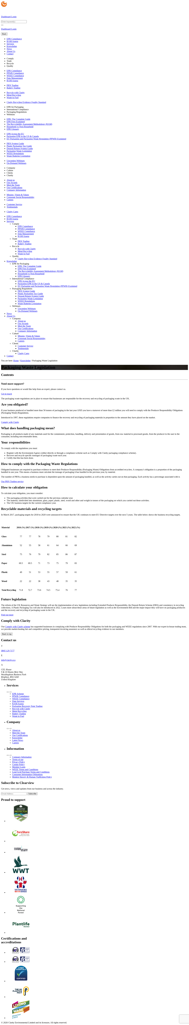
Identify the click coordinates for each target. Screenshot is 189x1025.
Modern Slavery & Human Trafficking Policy (32, 777)
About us (11, 180)
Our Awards (12, 182)
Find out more (7, 615)
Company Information (16, 190)
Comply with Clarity (10, 422)
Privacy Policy (18, 762)
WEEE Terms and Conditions (25, 769)
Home (16, 360)
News (9, 49)
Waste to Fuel (13, 97)
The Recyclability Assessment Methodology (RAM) (29, 124)
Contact (10, 54)
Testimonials (12, 207)
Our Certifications (14, 187)
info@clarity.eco (8, 660)
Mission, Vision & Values (18, 195)
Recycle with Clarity (16, 92)
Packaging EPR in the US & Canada (23, 136)
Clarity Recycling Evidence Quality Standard (26, 102)
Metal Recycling (14, 95)
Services (10, 44)
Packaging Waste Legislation (19, 151)
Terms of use (17, 759)
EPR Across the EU (15, 134)
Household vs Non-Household (20, 126)
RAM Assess (12, 41)
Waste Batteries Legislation (18, 156)
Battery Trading (13, 88)
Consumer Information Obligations (27, 774)
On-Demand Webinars (16, 163)
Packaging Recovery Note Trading (27, 706)
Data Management (15, 78)
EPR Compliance (14, 39)
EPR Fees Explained (16, 121)
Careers (10, 200)
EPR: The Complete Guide (18, 119)
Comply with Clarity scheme (17, 626)
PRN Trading (12, 85)
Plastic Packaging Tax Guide (19, 146)
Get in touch (6, 394)
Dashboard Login (8, 17)
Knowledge (12, 46)
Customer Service (14, 204)
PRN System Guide (15, 143)
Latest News (17, 740)
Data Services (18, 701)
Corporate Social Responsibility (20, 197)
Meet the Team (13, 185)
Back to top (6, 634)
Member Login (18, 767)
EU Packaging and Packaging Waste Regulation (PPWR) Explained (36, 139)
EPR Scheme (18, 694)
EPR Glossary (13, 129)
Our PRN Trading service (12, 481)
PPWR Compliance (15, 73)
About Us (11, 51)
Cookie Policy (18, 764)
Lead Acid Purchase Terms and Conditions (31, 772)
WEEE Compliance (15, 75)
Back (4, 34)
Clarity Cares (12, 211)
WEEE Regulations (15, 153)
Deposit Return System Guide (20, 148)
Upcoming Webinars (16, 161)
